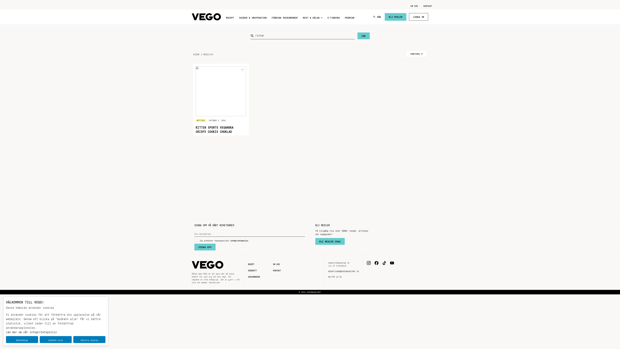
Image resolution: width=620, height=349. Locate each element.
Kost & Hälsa (311, 17)
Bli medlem (395, 16)
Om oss (414, 5)
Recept (230, 17)
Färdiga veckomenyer (285, 17)
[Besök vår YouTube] (392, 263)
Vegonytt (252, 270)
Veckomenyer (254, 276)
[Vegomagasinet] (206, 17)
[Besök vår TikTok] (384, 263)
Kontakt (428, 5)
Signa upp (205, 246)
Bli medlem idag (330, 241)
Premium (349, 17)
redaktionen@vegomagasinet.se (343, 270)
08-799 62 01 (335, 276)
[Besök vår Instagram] (369, 263)
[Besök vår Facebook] (376, 263)
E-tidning (334, 17)
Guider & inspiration (253, 17)
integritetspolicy (239, 240)
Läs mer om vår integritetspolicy (31, 331)
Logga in (418, 16)
